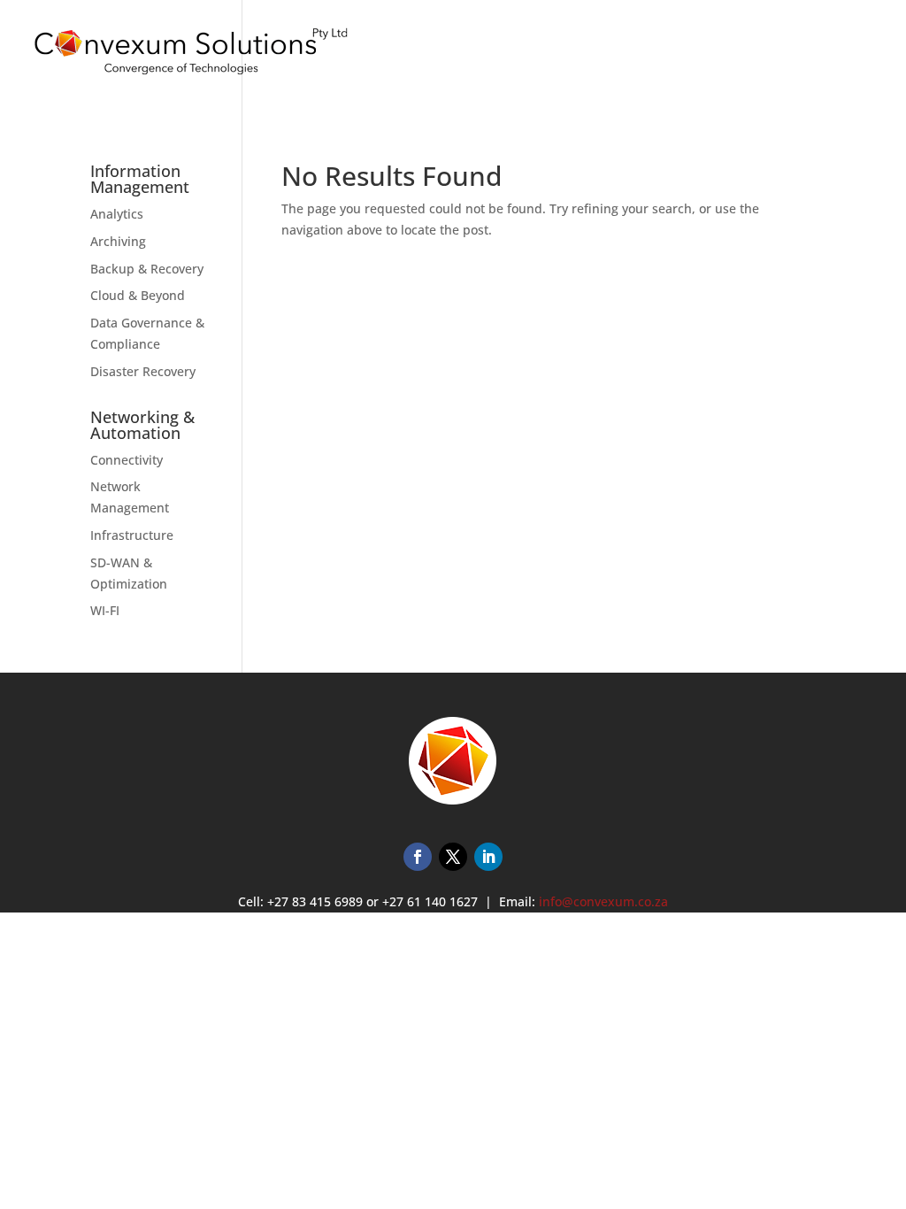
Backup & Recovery (146, 268)
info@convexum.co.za (603, 901)
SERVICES (602, 57)
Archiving (118, 241)
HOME (537, 57)
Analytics (116, 213)
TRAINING (695, 57)
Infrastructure (131, 535)
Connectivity (126, 459)
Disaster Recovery (143, 371)
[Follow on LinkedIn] (488, 857)
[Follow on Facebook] (417, 857)
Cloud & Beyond (137, 295)
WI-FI (104, 610)
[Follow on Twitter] (453, 857)
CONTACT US (843, 57)
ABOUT (765, 57)
